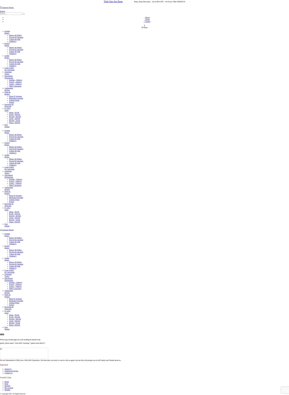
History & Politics (15, 35)
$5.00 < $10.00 (14, 115)
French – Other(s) (15, 82)
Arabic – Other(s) (15, 84)
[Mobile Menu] (0, 6)
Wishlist (7, 390)
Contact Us (9, 373)
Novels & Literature (16, 37)
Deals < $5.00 (14, 113)
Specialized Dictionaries (9, 77)
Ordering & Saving (11, 371)
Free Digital (7, 126)
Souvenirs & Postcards (9, 105)
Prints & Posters (7, 93)
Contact (147, 22)
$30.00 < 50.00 (14, 121)
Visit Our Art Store (113, 1)
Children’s (12, 41)
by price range (7, 110)
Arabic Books (7, 57)
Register (7, 386)
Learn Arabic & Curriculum (9, 69)
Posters (11, 102)
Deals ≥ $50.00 (14, 123)
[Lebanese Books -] (7, 8)
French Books (7, 44)
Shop (6, 384)
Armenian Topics (8, 73)
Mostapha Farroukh (16, 98)
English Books (7, 32)
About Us (8, 369)
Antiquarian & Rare (9, 89)
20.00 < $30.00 (14, 119)
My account (9, 388)
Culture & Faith (14, 39)
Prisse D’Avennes (15, 96)
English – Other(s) (15, 80)
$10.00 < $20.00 (15, 117)
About (147, 20)
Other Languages (15, 86)
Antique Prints (14, 100)
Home (147, 18)
